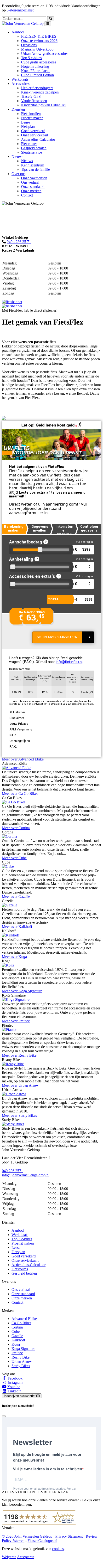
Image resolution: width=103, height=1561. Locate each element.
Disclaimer (17, 718)
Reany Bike (20, 1357)
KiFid (13, 735)
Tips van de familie (35, 169)
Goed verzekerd (33, 131)
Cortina (17, 1327)
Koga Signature (23, 1349)
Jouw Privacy (19, 724)
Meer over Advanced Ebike (23, 759)
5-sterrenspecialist (20, 10)
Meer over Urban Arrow (20, 1085)
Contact (27, 195)
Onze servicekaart (34, 135)
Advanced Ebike (24, 1319)
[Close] (4, 1416)
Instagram (15, 1382)
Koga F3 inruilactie (35, 71)
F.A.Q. (13, 746)
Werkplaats (19, 79)
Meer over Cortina (16, 828)
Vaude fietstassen (34, 101)
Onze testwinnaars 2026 (39, 41)
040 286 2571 (12, 1171)
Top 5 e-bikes (31, 58)
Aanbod (17, 1230)
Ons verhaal (30, 182)
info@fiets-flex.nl (69, 661)
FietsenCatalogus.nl (42, 1541)
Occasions (29, 45)
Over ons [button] (18, 174)
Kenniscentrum (32, 165)
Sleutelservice (31, 152)
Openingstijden (20, 741)
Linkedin (14, 1391)
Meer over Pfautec (16, 1021)
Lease (25, 122)
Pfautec (17, 1353)
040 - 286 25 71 (19, 242)
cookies (58, 1549)
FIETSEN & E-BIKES (38, 36)
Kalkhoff (18, 1340)
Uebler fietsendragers (37, 88)
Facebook (15, 1378)
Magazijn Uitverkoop (37, 49)
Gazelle (17, 1336)
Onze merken (31, 191)
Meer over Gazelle (16, 896)
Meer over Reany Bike (19, 1055)
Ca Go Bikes (21, 1323)
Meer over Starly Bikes (19, 1115)
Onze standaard (33, 187)
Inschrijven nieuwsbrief (20, 1396)
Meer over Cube (14, 858)
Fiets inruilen (31, 114)
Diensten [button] (18, 109)
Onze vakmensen (34, 178)
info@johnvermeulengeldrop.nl (25, 1175)
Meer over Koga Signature (22, 991)
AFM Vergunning (21, 729)
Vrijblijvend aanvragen (57, 637)
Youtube (13, 1387)
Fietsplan (28, 126)
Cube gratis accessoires (38, 62)
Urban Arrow (21, 1361)
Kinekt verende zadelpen (40, 92)
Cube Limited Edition (37, 75)
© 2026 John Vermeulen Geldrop (27, 1536)
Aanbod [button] (17, 32)
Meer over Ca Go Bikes (20, 793)
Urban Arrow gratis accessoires (44, 54)
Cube (15, 1331)
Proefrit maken (32, 118)
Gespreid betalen (33, 148)
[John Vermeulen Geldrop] (23, 23)
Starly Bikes (20, 1366)
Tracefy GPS (31, 96)
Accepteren (25, 1557)
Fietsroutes (29, 144)
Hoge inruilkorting (35, 66)
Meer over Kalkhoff (17, 927)
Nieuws (27, 161)
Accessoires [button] (20, 84)
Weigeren (9, 1557)
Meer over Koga (14, 957)
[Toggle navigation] (48, 23)
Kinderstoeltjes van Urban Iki (43, 105)
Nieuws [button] (17, 157)
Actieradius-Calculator (38, 139)
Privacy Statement (69, 1536)
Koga (15, 1344)
